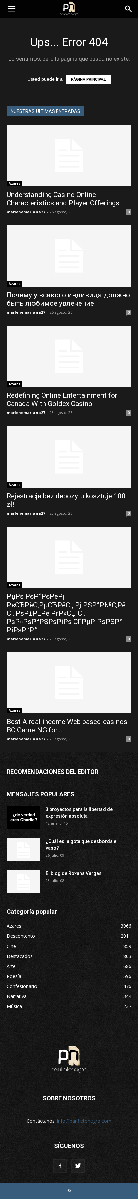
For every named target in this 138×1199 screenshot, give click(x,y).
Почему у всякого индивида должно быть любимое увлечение (68, 299)
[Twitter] (78, 1166)
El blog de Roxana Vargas (74, 873)
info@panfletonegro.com (84, 1121)
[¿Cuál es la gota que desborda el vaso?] (23, 849)
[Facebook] (60, 1166)
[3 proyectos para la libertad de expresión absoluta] (23, 817)
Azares (14, 183)
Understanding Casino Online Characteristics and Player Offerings (63, 199)
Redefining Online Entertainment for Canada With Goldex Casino (62, 399)
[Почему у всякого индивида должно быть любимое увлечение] (69, 256)
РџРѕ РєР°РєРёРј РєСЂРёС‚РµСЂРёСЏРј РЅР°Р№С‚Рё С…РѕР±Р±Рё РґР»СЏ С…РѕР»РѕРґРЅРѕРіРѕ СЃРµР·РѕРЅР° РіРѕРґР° (66, 613)
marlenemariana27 (26, 211)
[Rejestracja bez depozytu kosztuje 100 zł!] (69, 457)
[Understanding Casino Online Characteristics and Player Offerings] (69, 155)
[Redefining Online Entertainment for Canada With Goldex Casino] (69, 356)
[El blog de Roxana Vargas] (23, 881)
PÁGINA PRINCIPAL (88, 79)
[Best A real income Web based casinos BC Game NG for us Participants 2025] (69, 683)
